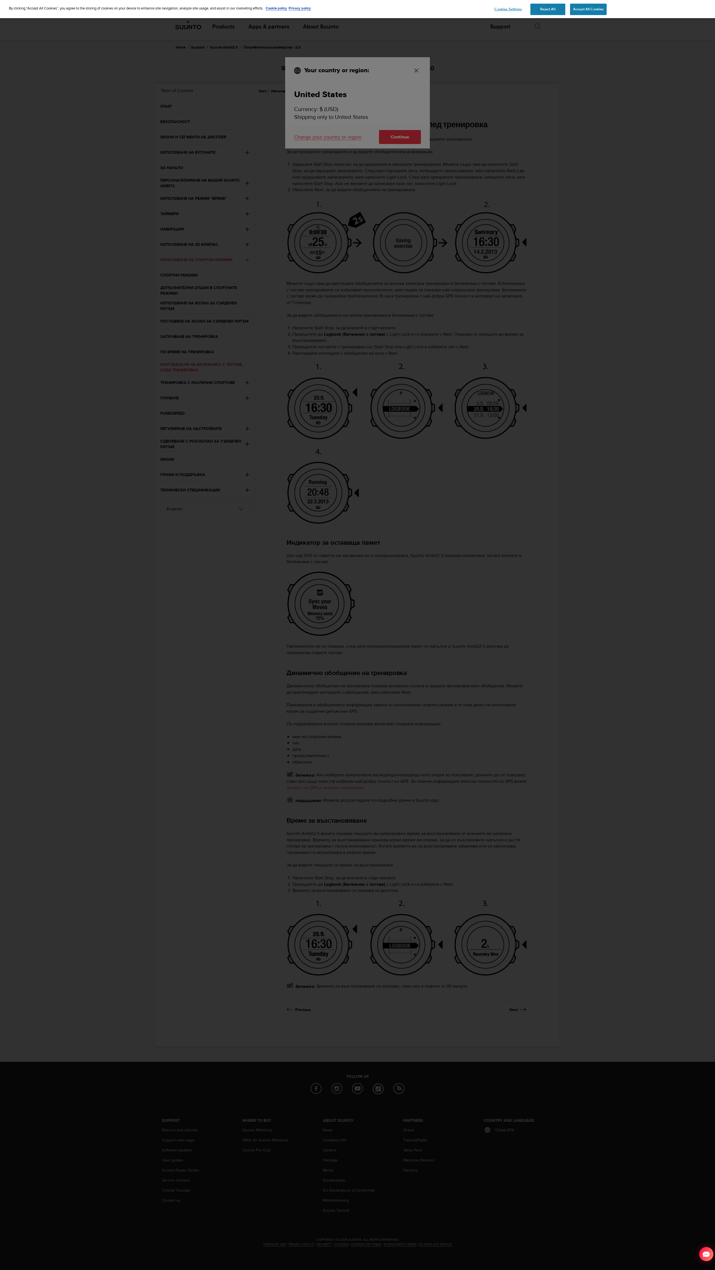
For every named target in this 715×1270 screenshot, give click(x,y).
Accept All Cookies (588, 9)
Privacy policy (300, 8)
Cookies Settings (508, 9)
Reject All (547, 9)
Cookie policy (276, 8)
